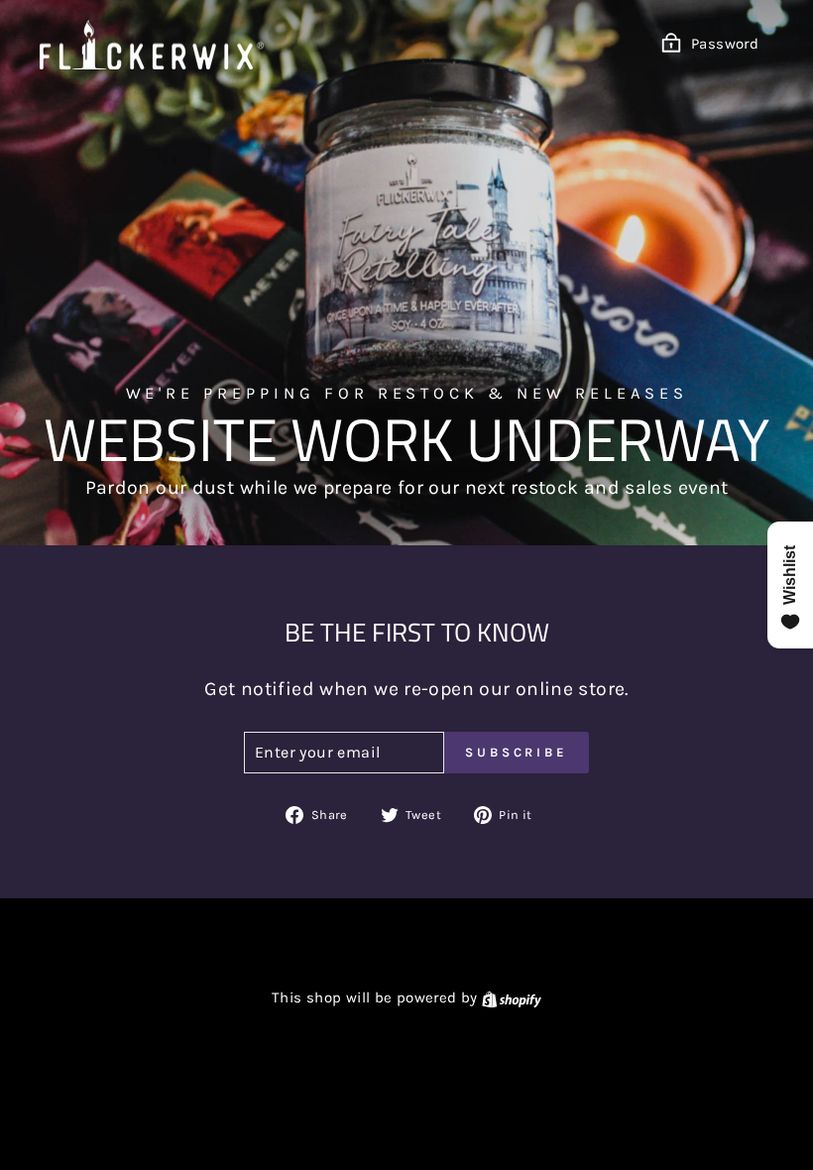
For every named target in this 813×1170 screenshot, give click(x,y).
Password (724, 44)
